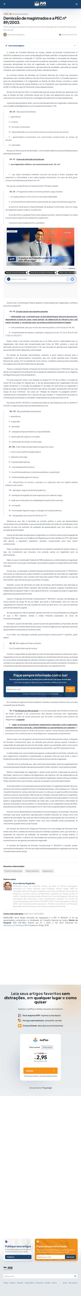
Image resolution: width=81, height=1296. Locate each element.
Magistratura (48, 871)
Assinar (29, 1070)
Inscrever (70, 689)
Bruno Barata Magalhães (24, 883)
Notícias (12, 1282)
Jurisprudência (30, 1282)
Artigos (5, 1282)
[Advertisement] (40, 954)
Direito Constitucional (13, 871)
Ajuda (65, 1282)
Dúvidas (47, 1282)
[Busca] (77, 4)
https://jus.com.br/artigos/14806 (16, 925)
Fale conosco (73, 1282)
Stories (54, 1282)
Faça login (47, 1088)
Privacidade (54, 694)
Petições (20, 1282)
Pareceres (39, 1282)
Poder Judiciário (32, 871)
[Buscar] (75, 1276)
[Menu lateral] (4, 4)
